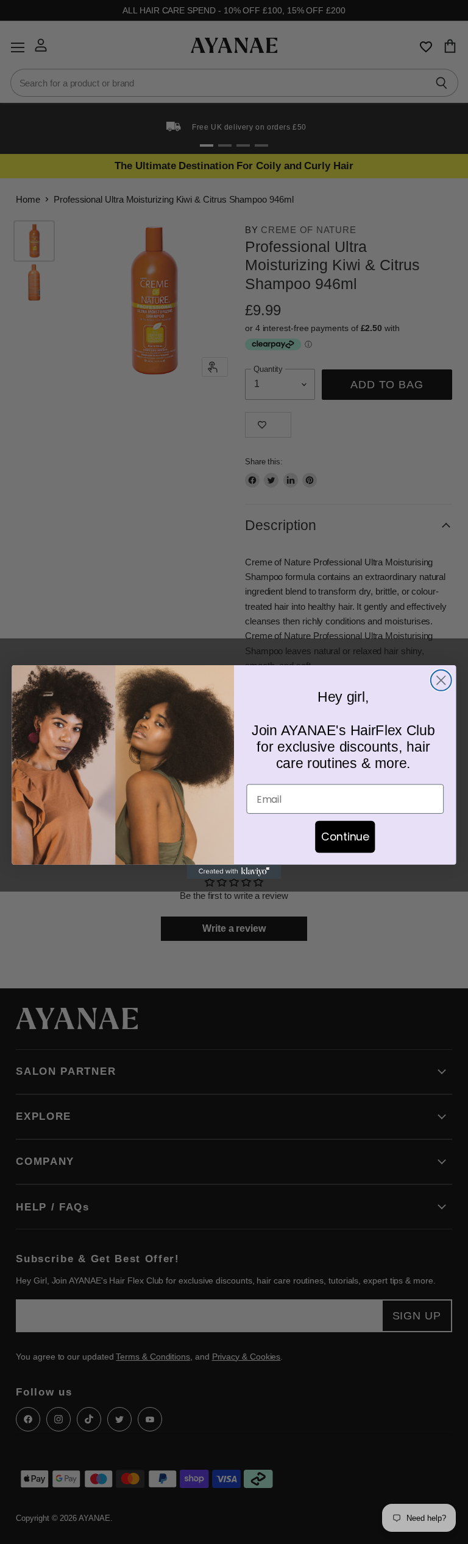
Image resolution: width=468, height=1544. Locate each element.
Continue (345, 836)
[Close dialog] (441, 680)
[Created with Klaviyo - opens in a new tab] (234, 872)
